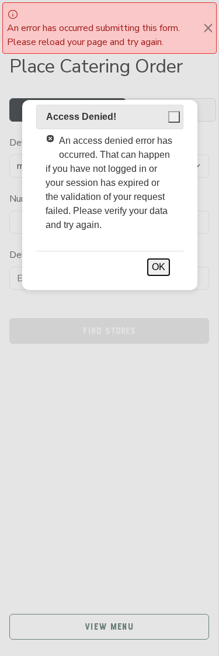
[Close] (208, 28)
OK (158, 267)
